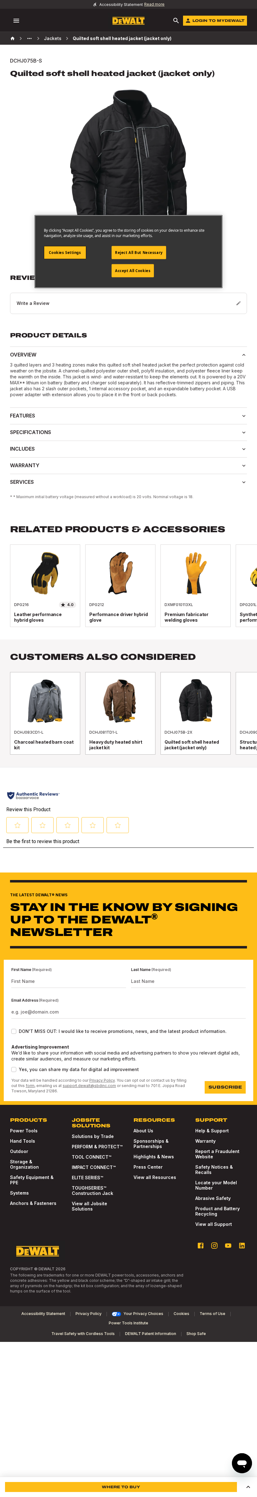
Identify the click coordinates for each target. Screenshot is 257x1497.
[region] (128, 592)
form (30, 1085)
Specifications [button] (30, 432)
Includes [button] (22, 449)
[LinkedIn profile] (242, 1246)
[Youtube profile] (228, 1246)
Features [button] (22, 415)
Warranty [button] (24, 465)
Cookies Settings (65, 252)
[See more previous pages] (29, 38)
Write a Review (33, 303)
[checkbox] (13, 1031)
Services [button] (22, 482)
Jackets (52, 38)
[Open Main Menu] (16, 20)
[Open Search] (176, 20)
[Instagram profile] (214, 1246)
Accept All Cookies (132, 270)
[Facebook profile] (201, 1246)
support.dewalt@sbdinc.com (89, 1085)
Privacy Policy (102, 1080)
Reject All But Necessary (139, 252)
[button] (128, 294)
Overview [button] (23, 354)
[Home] (12, 38)
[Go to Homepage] (128, 21)
